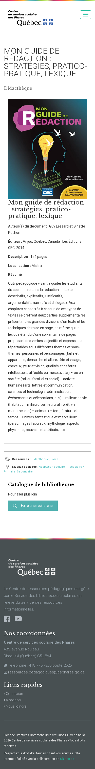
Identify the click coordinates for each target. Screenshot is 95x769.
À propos (13, 700)
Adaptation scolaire (52, 466)
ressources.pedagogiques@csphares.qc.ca (46, 672)
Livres (54, 459)
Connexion (14, 694)
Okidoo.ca (67, 759)
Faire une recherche (36, 506)
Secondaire (25, 471)
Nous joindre (15, 706)
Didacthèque (40, 459)
